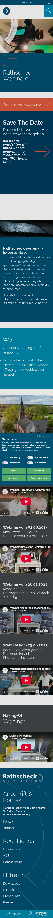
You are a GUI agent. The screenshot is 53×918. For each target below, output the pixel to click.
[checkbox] (5, 457)
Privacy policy (44, 436)
